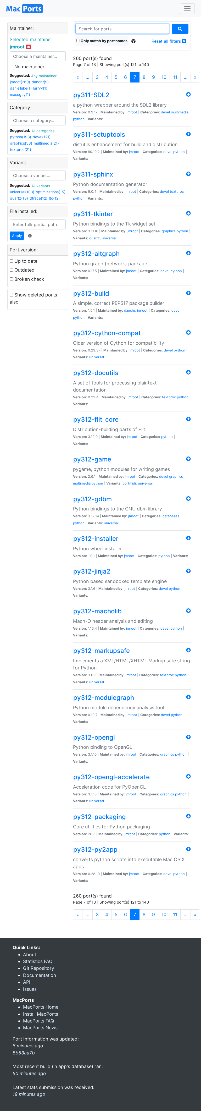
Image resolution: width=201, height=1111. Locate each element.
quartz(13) (19, 198)
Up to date (25, 261)
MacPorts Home (40, 1007)
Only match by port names (103, 40)
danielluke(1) (21, 88)
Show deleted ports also (33, 298)
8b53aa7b (24, 1052)
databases (171, 516)
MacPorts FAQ (38, 1021)
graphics (169, 231)
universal (109, 238)
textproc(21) (20, 149)
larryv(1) (40, 88)
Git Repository (38, 968)
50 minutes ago (29, 1073)
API (26, 982)
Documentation (39, 975)
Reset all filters (167, 41)
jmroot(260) (20, 82)
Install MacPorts (40, 1014)
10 (163, 77)
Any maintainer (44, 76)
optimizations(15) (50, 192)
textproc (177, 191)
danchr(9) (40, 82)
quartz (94, 238)
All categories (42, 131)
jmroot (132, 112)
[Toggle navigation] (187, 8)
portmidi (129, 483)
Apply (17, 235)
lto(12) (54, 198)
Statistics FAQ (37, 961)
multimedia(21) (46, 143)
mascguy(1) (20, 94)
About (29, 954)
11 (175, 77)
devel (165, 112)
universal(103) (22, 192)
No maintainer (28, 66)
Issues (30, 989)
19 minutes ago (29, 1094)
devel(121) (42, 137)
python (79, 119)
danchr (129, 310)
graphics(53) (21, 143)
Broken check (28, 279)
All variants (40, 186)
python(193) (20, 137)
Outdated (24, 270)
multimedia (179, 112)
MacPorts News (40, 1027)
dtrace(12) (38, 198)
